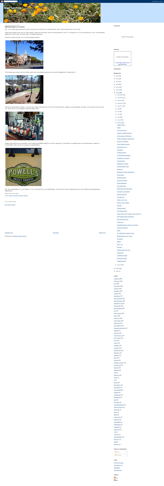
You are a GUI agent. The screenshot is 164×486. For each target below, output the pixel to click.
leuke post (117, 318)
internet (116, 360)
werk (115, 400)
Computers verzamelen (123, 191)
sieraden (116, 392)
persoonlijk (20, 195)
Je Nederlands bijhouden (123, 155)
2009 (117, 92)
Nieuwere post (9, 232)
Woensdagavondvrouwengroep (125, 216)
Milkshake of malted (122, 164)
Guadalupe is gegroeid (123, 158)
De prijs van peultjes (122, 141)
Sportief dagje (121, 161)
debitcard (116, 370)
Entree (119, 127)
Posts (118, 452)
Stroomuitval (120, 175)
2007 (117, 271)
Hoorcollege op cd (122, 147)
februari (119, 122)
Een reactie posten (10, 204)
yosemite (116, 348)
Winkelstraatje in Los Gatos (15, 27)
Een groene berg (121, 186)
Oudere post (102, 232)
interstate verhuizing (119, 328)
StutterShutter (118, 470)
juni (118, 111)
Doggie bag (120, 253)
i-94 (115, 432)
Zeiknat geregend (122, 194)
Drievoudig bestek (122, 258)
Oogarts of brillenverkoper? (124, 133)
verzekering (117, 365)
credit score (117, 417)
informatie (15, 195)
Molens (119, 241)
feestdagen (117, 296)
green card (117, 429)
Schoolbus (120, 150)
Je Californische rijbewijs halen (125, 233)
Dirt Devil (119, 247)
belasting (116, 367)
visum (115, 343)
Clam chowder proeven (123, 144)
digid (115, 442)
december (120, 95)
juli (118, 109)
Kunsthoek (120, 239)
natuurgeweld (117, 390)
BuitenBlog (117, 468)
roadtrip (116, 330)
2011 (117, 87)
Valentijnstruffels (121, 177)
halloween (116, 353)
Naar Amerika (12, 7)
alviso (115, 412)
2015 (117, 76)
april (118, 117)
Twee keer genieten (122, 227)
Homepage (56, 232)
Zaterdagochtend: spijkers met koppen (127, 225)
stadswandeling (118, 437)
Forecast (117, 62)
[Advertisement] (19, 218)
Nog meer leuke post (122, 219)
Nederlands (117, 397)
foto (115, 283)
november (120, 97)
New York (116, 439)
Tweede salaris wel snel (123, 250)
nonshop (116, 434)
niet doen (116, 333)
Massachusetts (118, 301)
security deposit (118, 407)
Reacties (118, 455)
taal (115, 372)
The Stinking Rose (122, 211)
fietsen (116, 316)
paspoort (116, 444)
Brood (118, 230)
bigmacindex (117, 306)
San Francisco (118, 335)
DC (115, 311)
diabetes (116, 355)
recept (115, 377)
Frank (115, 477)
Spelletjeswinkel (121, 261)
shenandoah (117, 422)
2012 (117, 84)
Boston (116, 382)
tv (114, 380)
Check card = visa (122, 200)
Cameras (124, 62)
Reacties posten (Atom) (19, 236)
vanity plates (117, 320)
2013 (117, 81)
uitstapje (26, 195)
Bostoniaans (117, 385)
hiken (115, 358)
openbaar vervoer (118, 363)
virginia (116, 293)
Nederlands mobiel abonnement (125, 172)
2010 (117, 90)
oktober (119, 100)
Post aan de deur (121, 130)
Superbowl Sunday (122, 255)
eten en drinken (118, 298)
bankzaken (117, 323)
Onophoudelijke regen (123, 166)
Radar (121, 62)
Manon (116, 480)
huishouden (117, 387)
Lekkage (119, 205)
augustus (120, 106)
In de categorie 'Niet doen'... (124, 136)
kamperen (116, 419)
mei (118, 114)
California (11, 195)
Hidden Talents (121, 125)
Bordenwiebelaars (122, 183)
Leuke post (120, 222)
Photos (128, 62)
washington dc (118, 303)
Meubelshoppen (121, 208)
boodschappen (118, 308)
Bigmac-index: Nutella (123, 202)
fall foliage (116, 402)
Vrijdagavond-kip (121, 152)
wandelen (116, 345)
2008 (117, 268)
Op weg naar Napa (122, 180)
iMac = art (120, 244)
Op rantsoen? (120, 197)
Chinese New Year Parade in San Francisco (129, 214)
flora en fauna (117, 313)
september (120, 103)
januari (119, 265)
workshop (116, 409)
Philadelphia (117, 424)
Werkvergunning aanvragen (124, 189)
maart (119, 120)
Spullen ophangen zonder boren (125, 138)
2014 (117, 78)
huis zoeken (117, 338)
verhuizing (116, 375)
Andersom (120, 169)
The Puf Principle (118, 463)
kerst (115, 340)
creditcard (116, 427)
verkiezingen (117, 395)
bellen (115, 414)
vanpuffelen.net (118, 465)
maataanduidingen (119, 405)
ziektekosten (117, 350)
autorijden (116, 291)
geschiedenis (117, 325)
